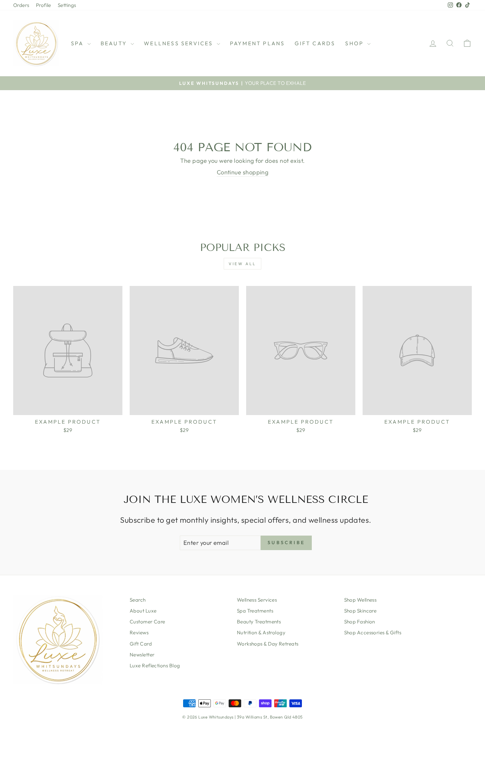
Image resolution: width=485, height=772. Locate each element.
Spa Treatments (255, 611)
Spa (78, 43)
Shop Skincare (360, 611)
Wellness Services (257, 600)
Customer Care (147, 621)
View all (242, 263)
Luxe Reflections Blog (155, 665)
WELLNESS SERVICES (179, 43)
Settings (67, 5)
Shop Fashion (359, 621)
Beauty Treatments (259, 621)
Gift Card (141, 644)
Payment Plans (257, 43)
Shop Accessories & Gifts (373, 632)
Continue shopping (243, 172)
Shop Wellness (360, 600)
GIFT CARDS (315, 43)
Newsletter (142, 654)
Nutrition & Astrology (261, 632)
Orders (21, 5)
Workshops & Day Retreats (268, 644)
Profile (43, 5)
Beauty (115, 43)
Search (138, 600)
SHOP (355, 43)
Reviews (139, 632)
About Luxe (143, 611)
